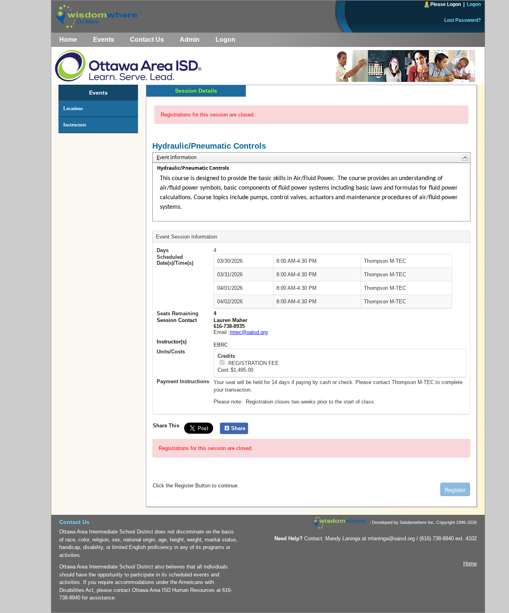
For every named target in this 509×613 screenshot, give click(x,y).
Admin (190, 39)
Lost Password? (462, 20)
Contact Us (147, 39)
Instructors (74, 125)
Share (238, 428)
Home (68, 39)
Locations (73, 108)
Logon (474, 4)
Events (103, 39)
